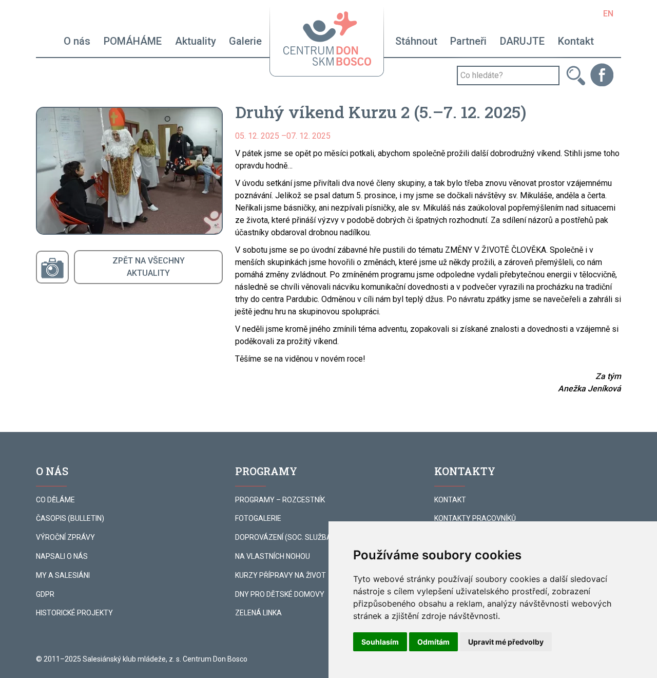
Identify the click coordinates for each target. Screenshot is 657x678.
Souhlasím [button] (380, 641)
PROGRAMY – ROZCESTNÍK (280, 500)
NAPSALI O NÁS (62, 556)
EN (608, 13)
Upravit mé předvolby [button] (506, 641)
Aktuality (195, 41)
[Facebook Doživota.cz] (601, 74)
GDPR (45, 594)
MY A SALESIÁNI (63, 575)
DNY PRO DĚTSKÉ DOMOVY (279, 594)
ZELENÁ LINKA (258, 613)
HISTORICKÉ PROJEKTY (74, 613)
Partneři (468, 41)
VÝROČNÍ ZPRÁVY (65, 537)
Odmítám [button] (433, 641)
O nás (77, 41)
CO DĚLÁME (55, 500)
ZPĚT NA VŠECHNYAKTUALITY (148, 267)
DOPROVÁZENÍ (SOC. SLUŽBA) (284, 537)
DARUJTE (522, 41)
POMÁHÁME (133, 41)
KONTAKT (450, 500)
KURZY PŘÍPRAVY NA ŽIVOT (280, 575)
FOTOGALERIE (258, 518)
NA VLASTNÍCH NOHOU (272, 556)
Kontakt (576, 41)
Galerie (245, 41)
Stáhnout (416, 41)
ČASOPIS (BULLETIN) (70, 518)
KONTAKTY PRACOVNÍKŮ (475, 518)
